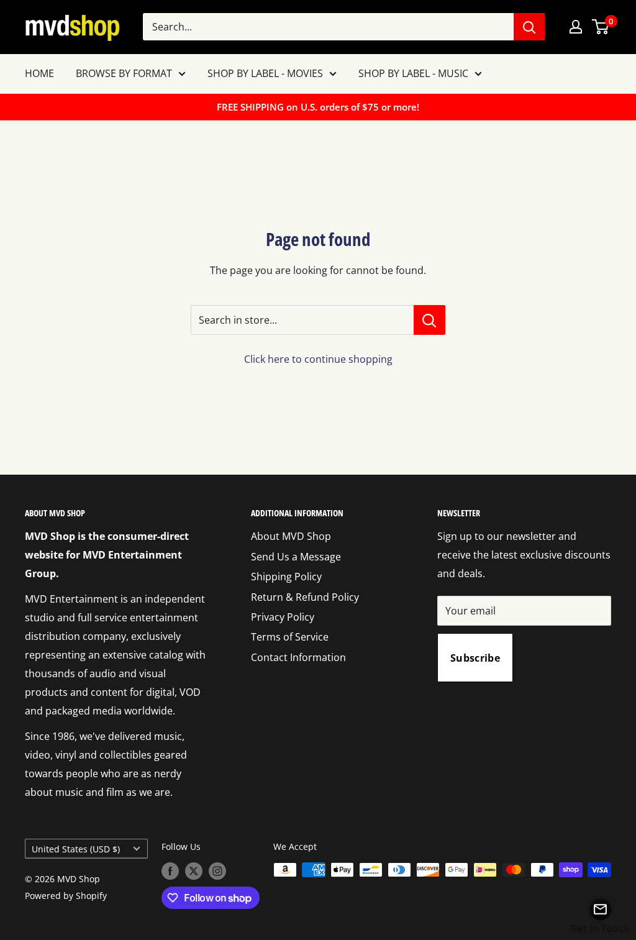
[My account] (576, 27)
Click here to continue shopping (318, 359)
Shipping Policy (286, 576)
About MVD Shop (291, 536)
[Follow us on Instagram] (217, 871)
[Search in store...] (429, 320)
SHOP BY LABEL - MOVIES (265, 73)
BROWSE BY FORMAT (124, 73)
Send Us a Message (296, 557)
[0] (601, 26)
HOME (39, 73)
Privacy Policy (282, 617)
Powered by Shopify (66, 895)
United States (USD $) (76, 849)
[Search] (529, 26)
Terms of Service (290, 637)
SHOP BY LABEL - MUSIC (413, 73)
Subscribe (475, 658)
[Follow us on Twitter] (193, 871)
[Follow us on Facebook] (170, 871)
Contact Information (298, 657)
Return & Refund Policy (305, 597)
